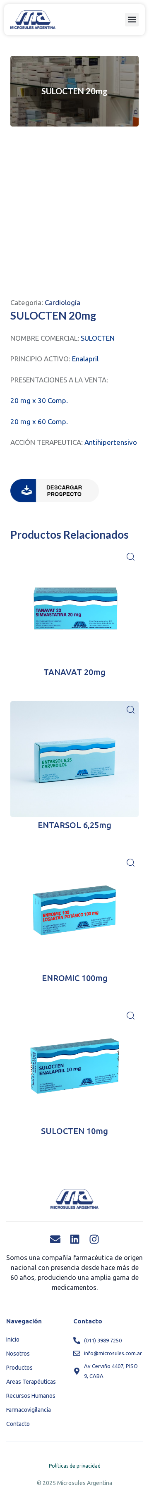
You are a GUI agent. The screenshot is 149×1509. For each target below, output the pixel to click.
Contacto (18, 1424)
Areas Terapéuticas (31, 1381)
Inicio (12, 1339)
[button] (132, 19)
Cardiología (62, 302)
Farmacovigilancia (28, 1409)
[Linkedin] (75, 1239)
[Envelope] (55, 1239)
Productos (19, 1367)
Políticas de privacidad (75, 1465)
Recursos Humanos (30, 1395)
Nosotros (18, 1353)
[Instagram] (94, 1239)
